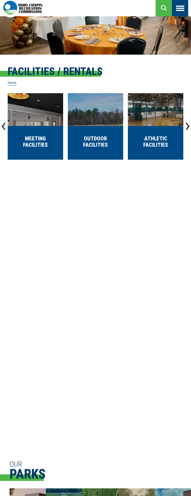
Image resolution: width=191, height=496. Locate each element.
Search (164, 8)
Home (12, 83)
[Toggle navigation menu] (180, 8)
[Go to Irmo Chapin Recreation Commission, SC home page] (23, 8)
